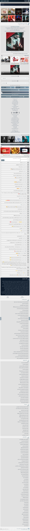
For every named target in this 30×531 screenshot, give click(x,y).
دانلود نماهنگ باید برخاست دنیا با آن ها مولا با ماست (22, 408)
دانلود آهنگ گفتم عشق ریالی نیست (24, 350)
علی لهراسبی (24, 288)
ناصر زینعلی (21, 294)
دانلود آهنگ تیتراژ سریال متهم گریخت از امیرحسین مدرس (21, 356)
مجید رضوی (15, 26)
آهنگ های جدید (25, 144)
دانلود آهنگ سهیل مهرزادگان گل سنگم (23, 392)
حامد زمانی (4, 282)
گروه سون (21, 289)
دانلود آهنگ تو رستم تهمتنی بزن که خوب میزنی (22, 389)
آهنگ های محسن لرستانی (25, 524)
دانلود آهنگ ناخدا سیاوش (25, 303)
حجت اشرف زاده (22, 283)
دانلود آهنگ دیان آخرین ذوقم (24, 320)
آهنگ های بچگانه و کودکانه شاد (24, 494)
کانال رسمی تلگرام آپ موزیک (15, 94)
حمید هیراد (5, 283)
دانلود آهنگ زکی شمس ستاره (24, 362)
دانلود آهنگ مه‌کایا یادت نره (25, 325)
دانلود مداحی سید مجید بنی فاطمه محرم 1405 (22, 413)
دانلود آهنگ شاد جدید (25, 477)
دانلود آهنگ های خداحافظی (25, 514)
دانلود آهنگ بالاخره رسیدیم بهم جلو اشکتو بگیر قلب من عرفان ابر (21, 351)
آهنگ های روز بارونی (25, 517)
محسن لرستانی (19, 290)
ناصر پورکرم (24, 294)
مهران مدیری (3, 293)
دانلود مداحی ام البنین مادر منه (24, 418)
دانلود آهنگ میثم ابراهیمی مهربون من (24, 379)
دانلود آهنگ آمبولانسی (25, 522)
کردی (13, 106)
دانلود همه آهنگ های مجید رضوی (16, 92)
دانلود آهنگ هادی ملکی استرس (24, 457)
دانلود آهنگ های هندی (25, 520)
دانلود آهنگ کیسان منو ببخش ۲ (24, 452)
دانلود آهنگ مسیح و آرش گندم (24, 402)
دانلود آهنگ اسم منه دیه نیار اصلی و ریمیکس (23, 318)
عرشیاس (18, 287)
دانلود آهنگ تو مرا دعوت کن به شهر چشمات (23, 330)
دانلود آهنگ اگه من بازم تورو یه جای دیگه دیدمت (22, 308)
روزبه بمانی (14, 284)
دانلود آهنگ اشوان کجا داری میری (24, 444)
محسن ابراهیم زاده (27, 290)
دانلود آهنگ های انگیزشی (25, 519)
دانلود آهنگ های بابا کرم (25, 310)
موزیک (6, 27)
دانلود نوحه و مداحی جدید (25, 482)
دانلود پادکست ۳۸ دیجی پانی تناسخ (24, 464)
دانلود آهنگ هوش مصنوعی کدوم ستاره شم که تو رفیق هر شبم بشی (20, 353)
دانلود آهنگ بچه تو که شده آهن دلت (24, 323)
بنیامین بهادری (14, 282)
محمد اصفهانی (12, 290)
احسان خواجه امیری (19, 281)
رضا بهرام (25, 284)
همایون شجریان (16, 294)
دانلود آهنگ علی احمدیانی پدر (24, 441)
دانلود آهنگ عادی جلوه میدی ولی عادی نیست (23, 315)
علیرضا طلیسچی (14, 288)
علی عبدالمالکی (27, 288)
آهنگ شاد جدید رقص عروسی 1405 (24, 382)
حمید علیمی (8, 283)
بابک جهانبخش (18, 282)
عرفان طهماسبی (15, 287)
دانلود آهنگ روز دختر (25, 487)
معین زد (28, 293)
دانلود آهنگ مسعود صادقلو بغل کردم (23, 439)
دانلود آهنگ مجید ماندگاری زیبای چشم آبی (23, 462)
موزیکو (8, 297)
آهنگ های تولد (5, 144)
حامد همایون (27, 283)
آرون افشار (23, 281)
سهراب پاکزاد (5, 284)
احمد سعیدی (11, 281)
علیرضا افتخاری (17, 288)
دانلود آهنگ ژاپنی (26, 510)
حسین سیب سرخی (18, 283)
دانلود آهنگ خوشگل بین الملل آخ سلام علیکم (23, 336)
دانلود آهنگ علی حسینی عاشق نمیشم (24, 442)
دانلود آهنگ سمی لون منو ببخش (24, 331)
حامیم (24, 283)
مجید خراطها (9, 289)
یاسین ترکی (10, 294)
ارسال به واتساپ (7, 96)
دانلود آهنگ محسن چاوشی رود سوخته (23, 367)
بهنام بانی (11, 282)
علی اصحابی (9, 287)
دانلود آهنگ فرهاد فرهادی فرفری (24, 447)
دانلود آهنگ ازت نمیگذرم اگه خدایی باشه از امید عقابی (22, 335)
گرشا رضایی (24, 289)
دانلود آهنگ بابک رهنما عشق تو (24, 467)
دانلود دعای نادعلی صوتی (25, 431)
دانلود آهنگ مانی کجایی (25, 446)
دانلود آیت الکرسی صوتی (25, 425)
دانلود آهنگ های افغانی (25, 497)
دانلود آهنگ (18, 26)
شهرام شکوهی (27, 287)
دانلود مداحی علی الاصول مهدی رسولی (23, 420)
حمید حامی (14, 283)
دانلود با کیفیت (21, 87)
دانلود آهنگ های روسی (25, 507)
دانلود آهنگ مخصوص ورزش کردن (24, 499)
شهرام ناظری (24, 287)
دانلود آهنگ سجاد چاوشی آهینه (24, 326)
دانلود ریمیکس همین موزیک (14, 89)
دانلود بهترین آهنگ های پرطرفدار (24, 472)
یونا (5, 294)
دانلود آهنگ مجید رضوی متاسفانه (24, 399)
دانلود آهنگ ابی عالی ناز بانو (25, 345)
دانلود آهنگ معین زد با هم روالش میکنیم (23, 387)
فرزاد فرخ (8, 288)
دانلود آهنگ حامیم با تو (25, 364)
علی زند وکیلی (5, 287)
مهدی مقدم (15, 293)
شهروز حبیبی (21, 287)
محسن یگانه (15, 290)
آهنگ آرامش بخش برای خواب (24, 495)
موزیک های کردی (26, 502)
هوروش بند (13, 294)
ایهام (22, 282)
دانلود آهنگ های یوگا (25, 515)
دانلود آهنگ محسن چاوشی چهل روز (24, 377)
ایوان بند (21, 282)
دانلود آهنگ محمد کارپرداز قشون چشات (23, 343)
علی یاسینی (21, 288)
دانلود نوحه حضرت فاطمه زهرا (24, 423)
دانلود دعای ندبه (26, 433)
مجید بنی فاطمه (12, 289)
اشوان (9, 281)
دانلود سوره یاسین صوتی (25, 428)
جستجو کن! (2, 4)
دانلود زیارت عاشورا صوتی (25, 426)
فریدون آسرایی (27, 289)
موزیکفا (22, 297)
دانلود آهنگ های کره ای (25, 512)
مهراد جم (6, 293)
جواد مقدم (7, 282)
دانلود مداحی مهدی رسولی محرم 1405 (23, 416)
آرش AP (28, 281)
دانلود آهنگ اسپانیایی (25, 509)
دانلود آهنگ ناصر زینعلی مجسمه (24, 397)
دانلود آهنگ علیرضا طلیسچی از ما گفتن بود (23, 384)
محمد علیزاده (8, 290)
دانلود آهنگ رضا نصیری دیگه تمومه (24, 340)
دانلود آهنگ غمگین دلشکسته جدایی (24, 500)
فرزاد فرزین (5, 288)
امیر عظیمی (3, 281)
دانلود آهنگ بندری (26, 504)
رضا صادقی (20, 284)
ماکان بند (16, 289)
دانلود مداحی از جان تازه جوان (24, 410)
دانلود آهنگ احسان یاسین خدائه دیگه (24, 341)
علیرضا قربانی (10, 288)
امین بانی (28, 282)
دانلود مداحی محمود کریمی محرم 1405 (23, 411)
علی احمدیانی (12, 287)
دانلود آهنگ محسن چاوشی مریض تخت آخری (23, 394)
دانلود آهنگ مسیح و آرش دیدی (24, 372)
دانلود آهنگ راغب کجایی (25, 454)
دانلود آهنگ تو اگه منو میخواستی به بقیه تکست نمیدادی (21, 313)
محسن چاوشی (22, 290)
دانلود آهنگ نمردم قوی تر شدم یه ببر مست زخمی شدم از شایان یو (20, 338)
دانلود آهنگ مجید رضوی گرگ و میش (22, 23)
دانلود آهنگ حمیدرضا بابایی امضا (24, 449)
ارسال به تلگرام (21, 96)
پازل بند (9, 282)
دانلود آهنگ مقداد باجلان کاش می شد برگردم (23, 459)
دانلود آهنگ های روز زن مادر (25, 492)
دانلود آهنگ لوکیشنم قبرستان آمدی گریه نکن (23, 355)
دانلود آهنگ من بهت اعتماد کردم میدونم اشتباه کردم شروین (21, 333)
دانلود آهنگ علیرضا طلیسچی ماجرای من (23, 374)
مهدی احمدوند (24, 293)
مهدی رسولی (18, 293)
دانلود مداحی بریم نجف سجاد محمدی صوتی (23, 469)
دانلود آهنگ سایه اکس (25, 328)
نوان (19, 294)
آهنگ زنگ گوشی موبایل (25, 489)
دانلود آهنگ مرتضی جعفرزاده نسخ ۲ (24, 346)
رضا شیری (23, 284)
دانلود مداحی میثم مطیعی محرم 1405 (23, 415)
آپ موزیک (27, 1)
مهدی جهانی (21, 293)
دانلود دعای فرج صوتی (25, 430)
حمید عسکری (11, 283)
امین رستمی (25, 282)
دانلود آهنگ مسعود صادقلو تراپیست (24, 305)
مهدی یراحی (9, 293)
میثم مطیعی (27, 294)
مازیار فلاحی (18, 289)
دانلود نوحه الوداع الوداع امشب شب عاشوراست (23, 421)
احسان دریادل (15, 281)
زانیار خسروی (11, 284)
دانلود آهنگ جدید (26, 479)
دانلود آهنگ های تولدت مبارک (24, 474)
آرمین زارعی (25, 281)
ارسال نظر (3, 160)
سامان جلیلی (8, 284)
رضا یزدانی (17, 284)
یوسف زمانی (7, 294)
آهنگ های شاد (15, 144)
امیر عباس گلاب (6, 281)
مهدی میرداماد (12, 293)
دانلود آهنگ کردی (26, 525)
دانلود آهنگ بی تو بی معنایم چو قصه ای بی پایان (22, 358)
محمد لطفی (5, 290)
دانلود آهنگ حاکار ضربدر (25, 369)
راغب (2, 283)
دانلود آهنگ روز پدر (26, 484)
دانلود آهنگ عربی (26, 505)
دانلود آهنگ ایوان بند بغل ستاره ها (24, 348)
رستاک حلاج (27, 284)
